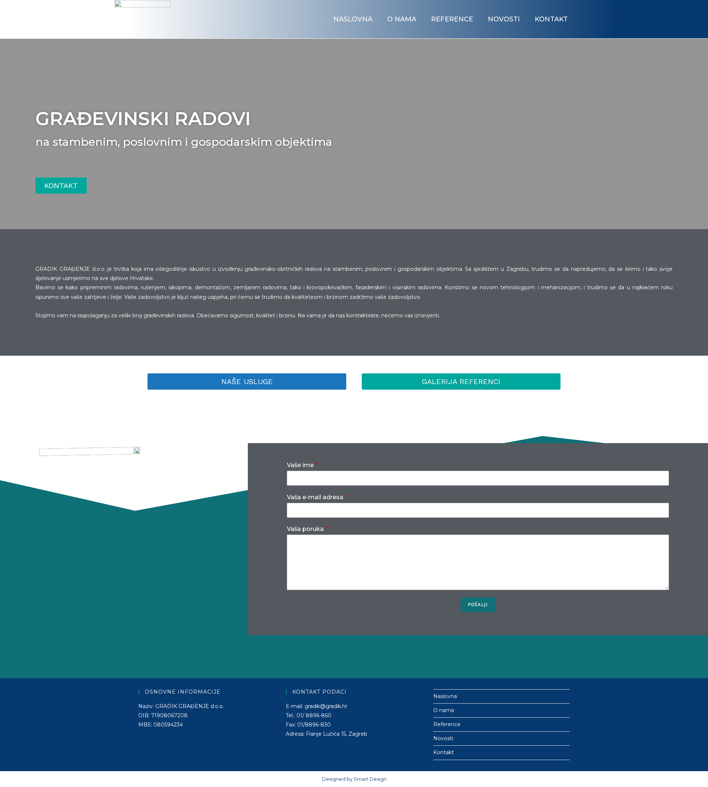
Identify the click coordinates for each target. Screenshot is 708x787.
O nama (401, 19)
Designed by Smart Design (354, 779)
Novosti (504, 19)
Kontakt (551, 19)
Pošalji (478, 604)
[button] (61, 185)
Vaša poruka (307, 528)
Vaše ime (302, 465)
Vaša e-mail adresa (317, 497)
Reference (452, 19)
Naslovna (352, 19)
